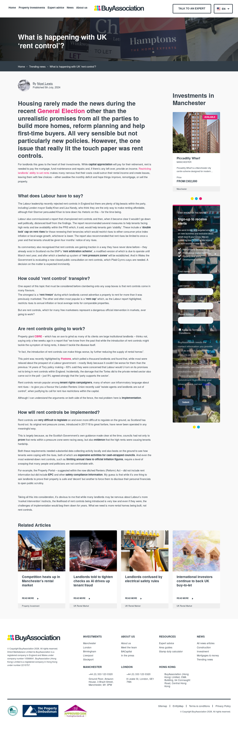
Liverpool (88, 655)
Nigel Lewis (45, 83)
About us (81, 7)
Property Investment (30, 605)
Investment (203, 651)
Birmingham (89, 651)
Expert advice (56, 7)
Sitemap (162, 706)
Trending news (37, 66)
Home (12, 7)
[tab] (192, 198)
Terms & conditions (199, 706)
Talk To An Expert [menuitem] (191, 8)
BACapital (126, 651)
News (70, 7)
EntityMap (178, 706)
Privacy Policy (223, 706)
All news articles (205, 643)
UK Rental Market (81, 605)
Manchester (182, 188)
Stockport (88, 659)
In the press (127, 655)
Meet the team (129, 647)
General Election (61, 110)
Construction (204, 647)
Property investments (32, 7)
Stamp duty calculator (171, 651)
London (87, 647)
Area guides (165, 647)
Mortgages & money (208, 655)
